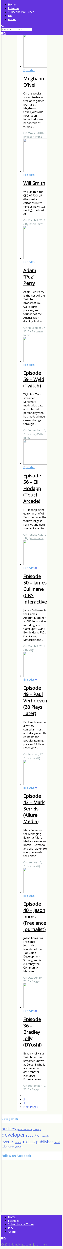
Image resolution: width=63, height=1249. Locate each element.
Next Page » (30, 1107)
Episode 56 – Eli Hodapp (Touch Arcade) (32, 488)
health (18, 1142)
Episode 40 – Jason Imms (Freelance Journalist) (34, 916)
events (8, 1141)
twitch (11, 1146)
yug (31, 650)
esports (45, 1136)
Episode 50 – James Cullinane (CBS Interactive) (35, 589)
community (25, 1129)
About (12, 19)
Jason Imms (34, 137)
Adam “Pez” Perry (29, 276)
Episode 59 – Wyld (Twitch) (33, 379)
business (10, 1128)
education (33, 1135)
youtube (19, 1147)
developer (13, 1134)
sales (5, 1146)
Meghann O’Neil (33, 81)
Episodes (13, 8)
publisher (44, 1141)
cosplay (37, 1129)
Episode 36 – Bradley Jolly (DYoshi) (32, 1032)
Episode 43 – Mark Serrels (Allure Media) (34, 808)
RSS (10, 15)
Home (12, 4)
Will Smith (34, 183)
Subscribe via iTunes (21, 12)
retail (57, 1142)
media (28, 1141)
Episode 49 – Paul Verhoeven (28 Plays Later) (35, 700)
